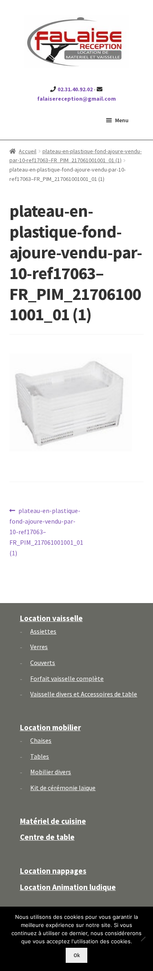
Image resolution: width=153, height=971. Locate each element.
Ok (76, 955)
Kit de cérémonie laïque (62, 788)
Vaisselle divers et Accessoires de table (83, 694)
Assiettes (43, 631)
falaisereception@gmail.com (76, 98)
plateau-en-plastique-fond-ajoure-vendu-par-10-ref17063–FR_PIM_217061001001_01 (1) (46, 531)
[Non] (143, 939)
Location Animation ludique (68, 887)
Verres (39, 647)
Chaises (40, 740)
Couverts (42, 662)
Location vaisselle (51, 618)
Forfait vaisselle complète (67, 678)
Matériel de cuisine (53, 821)
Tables (39, 756)
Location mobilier (50, 727)
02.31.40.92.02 (75, 89)
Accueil (27, 151)
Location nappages (53, 871)
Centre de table (47, 837)
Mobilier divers (50, 772)
